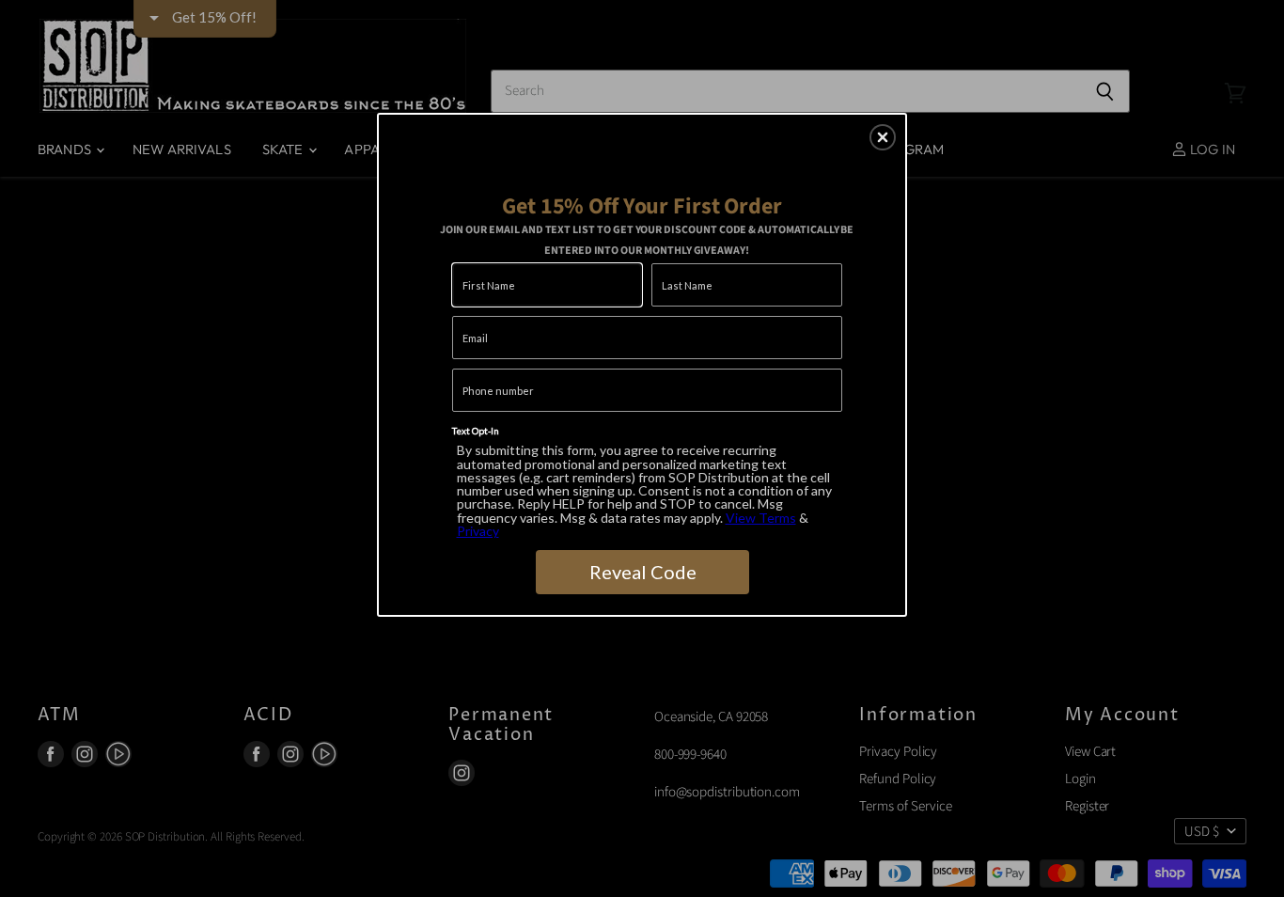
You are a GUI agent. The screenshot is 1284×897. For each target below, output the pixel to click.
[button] (882, 137)
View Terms (761, 518)
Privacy (478, 531)
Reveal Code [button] (643, 571)
